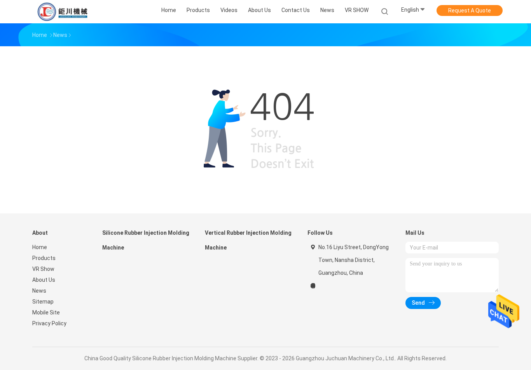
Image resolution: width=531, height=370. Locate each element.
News (39, 291)
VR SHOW (357, 10)
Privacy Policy (49, 323)
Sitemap (43, 301)
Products (44, 258)
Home (39, 247)
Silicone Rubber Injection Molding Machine (145, 240)
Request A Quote (469, 10)
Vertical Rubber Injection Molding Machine (248, 240)
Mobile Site (46, 312)
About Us (43, 280)
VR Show (43, 269)
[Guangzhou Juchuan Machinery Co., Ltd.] (62, 11)
